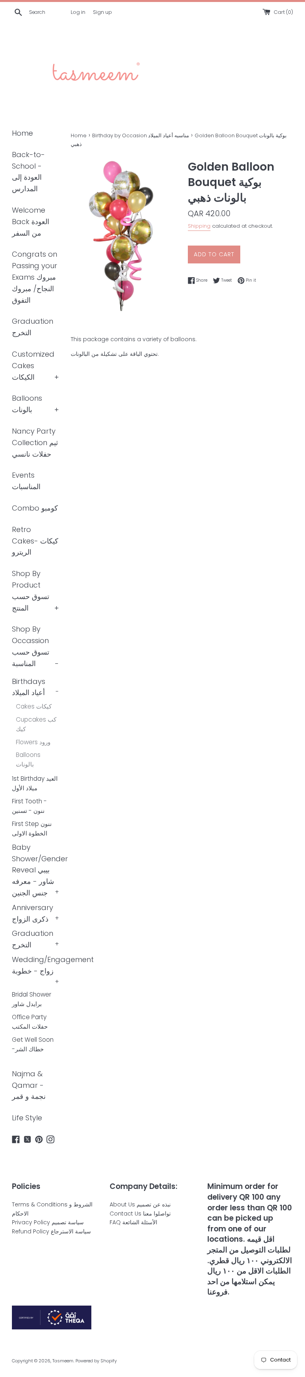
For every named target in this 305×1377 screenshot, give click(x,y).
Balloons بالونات (28, 759)
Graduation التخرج (32, 327)
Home (22, 133)
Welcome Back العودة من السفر (30, 221)
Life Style (27, 1118)
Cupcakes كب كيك (36, 724)
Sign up (102, 12)
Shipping (199, 226)
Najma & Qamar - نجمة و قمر (29, 1085)
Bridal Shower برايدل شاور (31, 999)
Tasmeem (62, 1361)
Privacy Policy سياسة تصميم (48, 1222)
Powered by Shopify (96, 1361)
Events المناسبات (26, 481)
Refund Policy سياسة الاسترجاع (51, 1231)
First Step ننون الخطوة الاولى (32, 828)
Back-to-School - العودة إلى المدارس (28, 172)
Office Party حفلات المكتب (30, 1022)
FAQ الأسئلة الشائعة (133, 1222)
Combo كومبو (35, 508)
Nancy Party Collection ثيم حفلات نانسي (35, 442)
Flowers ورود (33, 742)
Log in (78, 12)
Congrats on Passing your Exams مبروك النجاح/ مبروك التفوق (34, 277)
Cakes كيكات (34, 706)
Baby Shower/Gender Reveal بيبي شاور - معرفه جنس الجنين (40, 870)
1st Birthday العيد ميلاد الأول (35, 783)
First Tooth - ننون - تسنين (29, 806)
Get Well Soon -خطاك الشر (33, 1044)
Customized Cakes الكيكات (33, 365)
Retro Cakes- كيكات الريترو (35, 540)
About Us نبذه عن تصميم (140, 1204)
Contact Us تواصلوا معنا (140, 1214)
